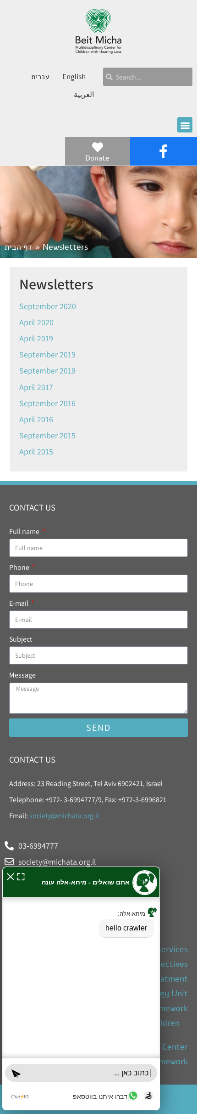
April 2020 (36, 322)
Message (22, 675)
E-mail (19, 603)
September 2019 (47, 354)
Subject (20, 639)
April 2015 (36, 451)
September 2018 (47, 370)
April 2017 (36, 387)
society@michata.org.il (64, 816)
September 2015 (47, 435)
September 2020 (47, 306)
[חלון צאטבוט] (81, 988)
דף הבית (19, 247)
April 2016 (36, 419)
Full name (25, 531)
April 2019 (36, 338)
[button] (184, 124)
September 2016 (47, 403)
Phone (20, 567)
